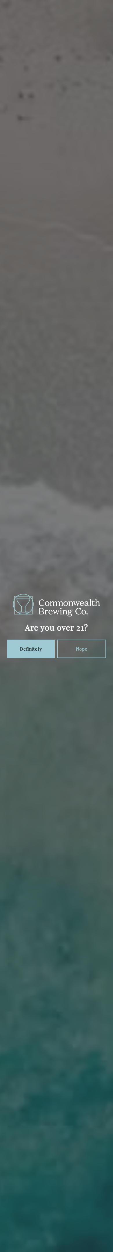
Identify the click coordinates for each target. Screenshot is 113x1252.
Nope (82, 649)
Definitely (31, 649)
